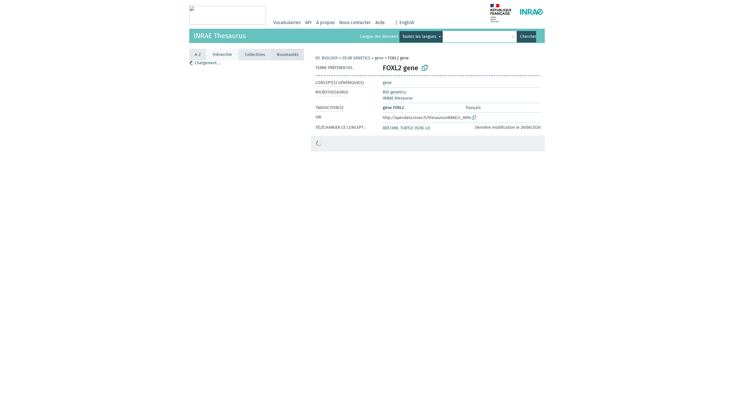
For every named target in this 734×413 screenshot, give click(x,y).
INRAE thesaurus (398, 98)
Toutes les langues (420, 36)
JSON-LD (422, 128)
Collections (255, 54)
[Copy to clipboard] (424, 68)
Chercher (528, 36)
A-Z (198, 54)
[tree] (246, 236)
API (308, 22)
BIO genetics (394, 92)
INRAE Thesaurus (220, 36)
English (406, 22)
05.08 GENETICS (356, 58)
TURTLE (406, 128)
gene (379, 58)
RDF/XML (391, 128)
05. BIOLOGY (326, 58)
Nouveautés (288, 54)
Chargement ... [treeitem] (207, 63)
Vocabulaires (286, 22)
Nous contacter (355, 22)
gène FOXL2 (393, 107)
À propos (325, 22)
